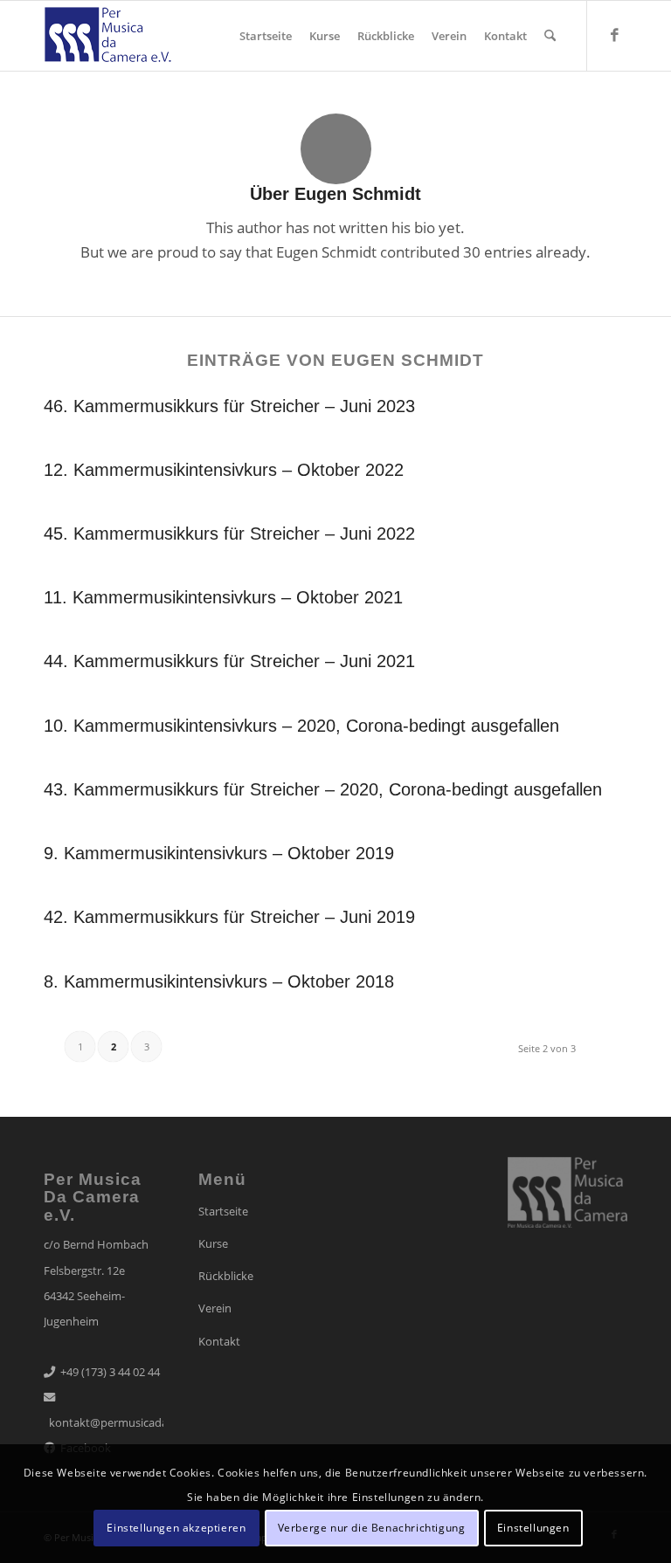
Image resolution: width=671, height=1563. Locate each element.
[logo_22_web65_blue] (107, 41)
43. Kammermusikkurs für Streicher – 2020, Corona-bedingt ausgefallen (323, 789)
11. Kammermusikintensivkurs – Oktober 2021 (223, 597)
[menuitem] (266, 36)
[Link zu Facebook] (614, 35)
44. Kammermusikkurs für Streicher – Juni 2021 (229, 661)
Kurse (213, 1243)
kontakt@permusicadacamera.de (135, 1422)
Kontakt (219, 1341)
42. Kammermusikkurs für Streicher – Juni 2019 (229, 916)
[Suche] (550, 36)
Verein (215, 1308)
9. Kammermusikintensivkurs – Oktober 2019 (219, 853)
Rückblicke (225, 1276)
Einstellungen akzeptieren (176, 1527)
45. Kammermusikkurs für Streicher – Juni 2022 (229, 533)
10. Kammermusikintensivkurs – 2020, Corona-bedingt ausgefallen (301, 725)
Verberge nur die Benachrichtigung (372, 1527)
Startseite (223, 1211)
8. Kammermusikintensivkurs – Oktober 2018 (219, 981)
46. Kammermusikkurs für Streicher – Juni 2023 (229, 406)
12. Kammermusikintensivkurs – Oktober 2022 (224, 469)
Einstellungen (533, 1527)
